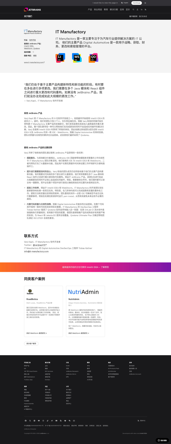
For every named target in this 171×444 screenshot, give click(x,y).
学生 (88, 365)
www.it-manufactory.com (33, 62)
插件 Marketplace (29, 377)
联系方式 (68, 392)
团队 (88, 374)
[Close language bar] (145, 3)
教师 (88, 368)
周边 (67, 401)
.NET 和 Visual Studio (30, 371)
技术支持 (131, 365)
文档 (130, 371)
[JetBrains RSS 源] (60, 420)
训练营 (89, 371)
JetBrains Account (135, 374)
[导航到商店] (141, 9)
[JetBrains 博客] (56, 420)
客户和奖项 (133, 16)
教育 (106, 9)
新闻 (25, 398)
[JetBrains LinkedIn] (34, 420)
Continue (136, 3)
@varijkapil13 (39, 245)
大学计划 (89, 379)
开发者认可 (48, 395)
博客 (25, 389)
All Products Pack (113, 368)
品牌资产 (68, 398)
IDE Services (49, 371)
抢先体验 (26, 392)
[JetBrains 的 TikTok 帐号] (47, 420)
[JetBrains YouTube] (38, 420)
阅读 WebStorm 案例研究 (35, 333)
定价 (128, 9)
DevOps (47, 379)
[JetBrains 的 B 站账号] (74, 420)
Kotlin (68, 365)
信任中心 (68, 403)
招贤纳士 (68, 395)
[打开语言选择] (145, 9)
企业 (46, 365)
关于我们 (68, 389)
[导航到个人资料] (137, 9)
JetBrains (43, 433)
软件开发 (32, 40)
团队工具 (26, 374)
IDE (25, 368)
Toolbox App (28, 379)
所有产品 (26, 365)
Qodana (36, 48)
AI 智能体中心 (28, 409)
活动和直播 (27, 395)
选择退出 (105, 425)
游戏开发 (47, 377)
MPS (67, 377)
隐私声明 (74, 425)
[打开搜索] (133, 9)
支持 (122, 9)
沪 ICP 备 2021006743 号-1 (53, 425)
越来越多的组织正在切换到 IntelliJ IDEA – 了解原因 (85, 267)
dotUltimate (112, 371)
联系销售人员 (133, 368)
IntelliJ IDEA (28, 46)
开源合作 (47, 392)
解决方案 (114, 9)
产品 (90, 9)
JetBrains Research (72, 371)
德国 (34, 56)
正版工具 (98, 425)
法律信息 (91, 425)
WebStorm (28, 48)
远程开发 (47, 374)
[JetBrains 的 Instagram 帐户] (43, 420)
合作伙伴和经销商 (113, 374)
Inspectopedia (29, 403)
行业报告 (26, 401)
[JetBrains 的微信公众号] (69, 420)
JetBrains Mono (71, 374)
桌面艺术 (26, 406)
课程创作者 (48, 401)
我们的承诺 (143, 16)
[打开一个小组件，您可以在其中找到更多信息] (162, 440)
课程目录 (89, 377)
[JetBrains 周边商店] (65, 420)
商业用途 (98, 9)
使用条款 (80, 425)
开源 (67, 368)
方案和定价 (111, 365)
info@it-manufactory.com (36, 251)
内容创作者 (48, 398)
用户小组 (47, 389)
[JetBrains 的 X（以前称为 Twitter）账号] (30, 420)
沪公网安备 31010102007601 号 (33, 425)
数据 (46, 368)
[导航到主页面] (32, 9)
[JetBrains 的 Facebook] (25, 420)
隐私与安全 (66, 425)
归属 (86, 425)
